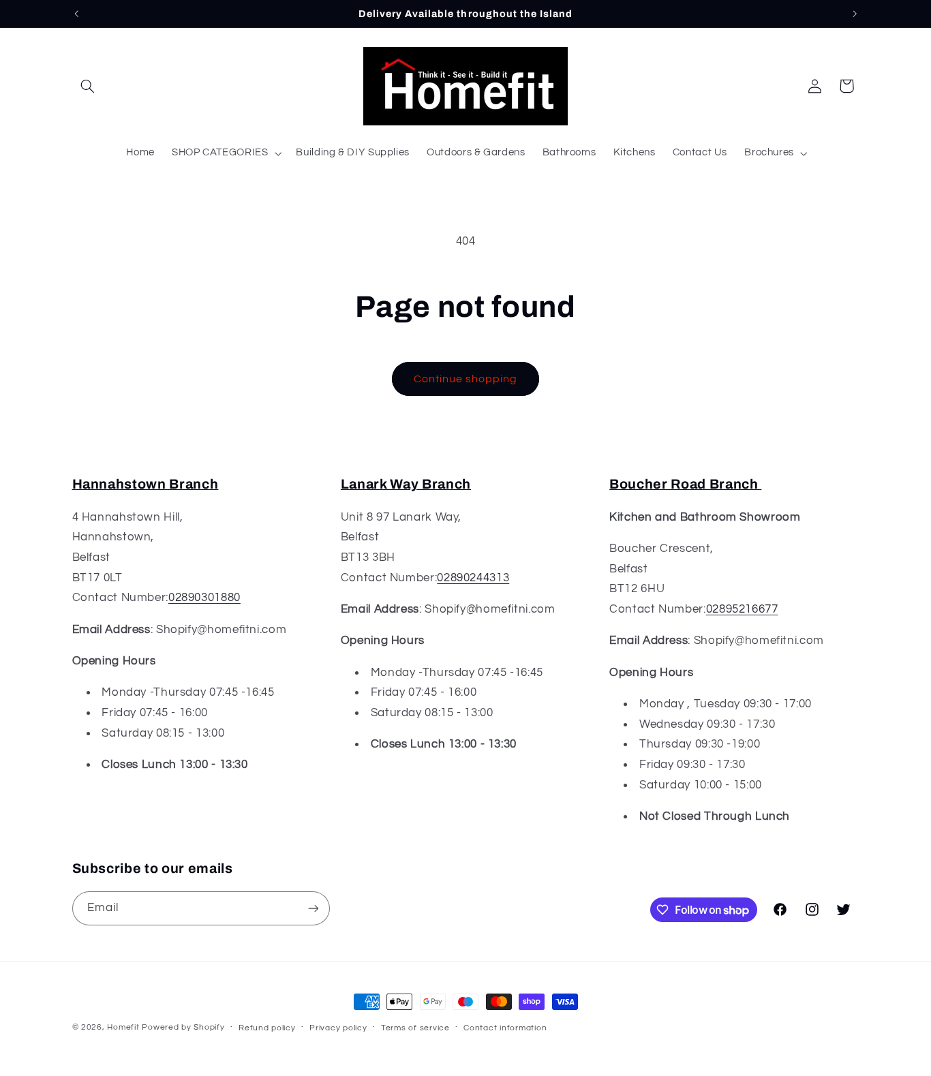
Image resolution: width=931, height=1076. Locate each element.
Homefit (123, 1027)
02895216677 (742, 609)
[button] (88, 86)
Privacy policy (338, 1028)
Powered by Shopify (183, 1027)
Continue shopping (466, 378)
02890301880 (204, 597)
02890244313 (473, 578)
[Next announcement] (855, 13)
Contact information (505, 1028)
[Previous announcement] (76, 13)
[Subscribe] (313, 908)
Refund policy (267, 1028)
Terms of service (415, 1028)
